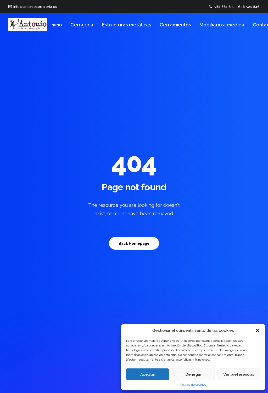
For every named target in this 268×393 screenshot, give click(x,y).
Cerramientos (175, 24)
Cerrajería (81, 24)
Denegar (193, 374)
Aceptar (147, 374)
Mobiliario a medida (221, 24)
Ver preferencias (238, 374)
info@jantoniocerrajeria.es (34, 7)
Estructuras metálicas (126, 24)
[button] (257, 330)
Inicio (56, 24)
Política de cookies (193, 384)
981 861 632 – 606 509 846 (237, 7)
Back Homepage (134, 243)
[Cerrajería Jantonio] (27, 24)
